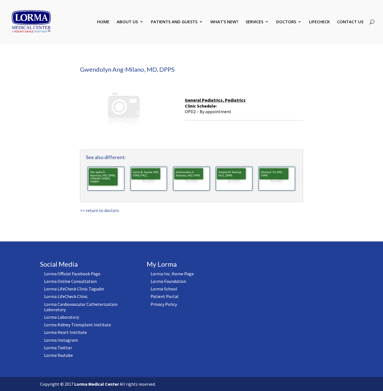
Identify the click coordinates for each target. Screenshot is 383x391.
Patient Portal (165, 296)
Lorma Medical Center (96, 384)
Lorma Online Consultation (70, 281)
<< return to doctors (99, 210)
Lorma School (164, 289)
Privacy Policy (164, 304)
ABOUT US (127, 22)
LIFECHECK (319, 22)
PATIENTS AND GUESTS (174, 22)
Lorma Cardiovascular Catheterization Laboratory (80, 306)
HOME (103, 22)
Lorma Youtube (58, 355)
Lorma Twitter (58, 347)
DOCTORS (286, 22)
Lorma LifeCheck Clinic (66, 296)
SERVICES (254, 22)
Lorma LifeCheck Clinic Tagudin (74, 289)
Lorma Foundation (168, 281)
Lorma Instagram (61, 340)
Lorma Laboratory (61, 317)
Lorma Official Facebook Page (72, 273)
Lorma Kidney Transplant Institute (77, 324)
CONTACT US (350, 22)
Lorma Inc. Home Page (172, 273)
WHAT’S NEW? (224, 22)
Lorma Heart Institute (65, 332)
